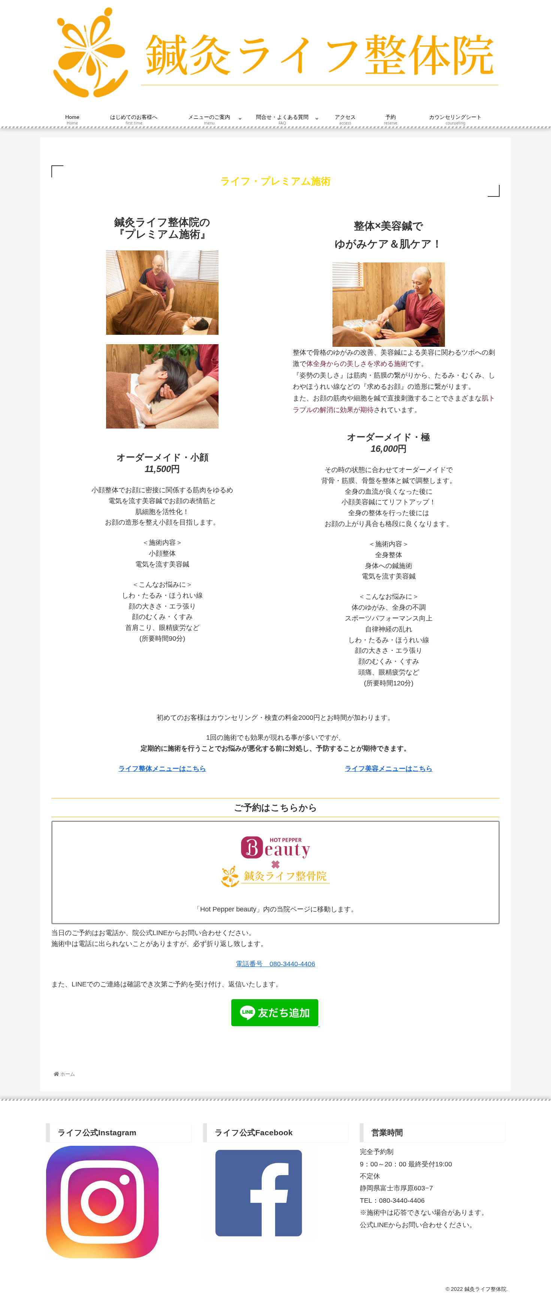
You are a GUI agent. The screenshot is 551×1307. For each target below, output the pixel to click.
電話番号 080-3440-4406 (275, 964)
